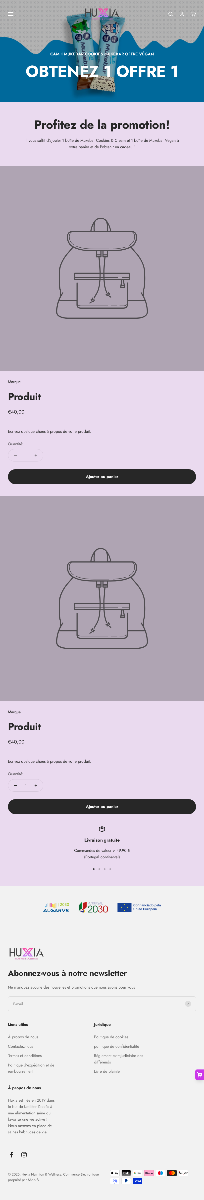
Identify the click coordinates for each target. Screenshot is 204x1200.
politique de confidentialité (116, 1046)
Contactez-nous (20, 1046)
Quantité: (15, 444)
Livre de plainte (107, 1071)
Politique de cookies (111, 1037)
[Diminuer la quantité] (15, 455)
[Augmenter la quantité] (36, 455)
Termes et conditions (25, 1055)
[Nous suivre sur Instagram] (24, 1154)
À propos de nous (23, 1037)
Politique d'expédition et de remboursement (31, 1068)
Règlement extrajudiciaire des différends (118, 1059)
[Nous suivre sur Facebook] (11, 1154)
